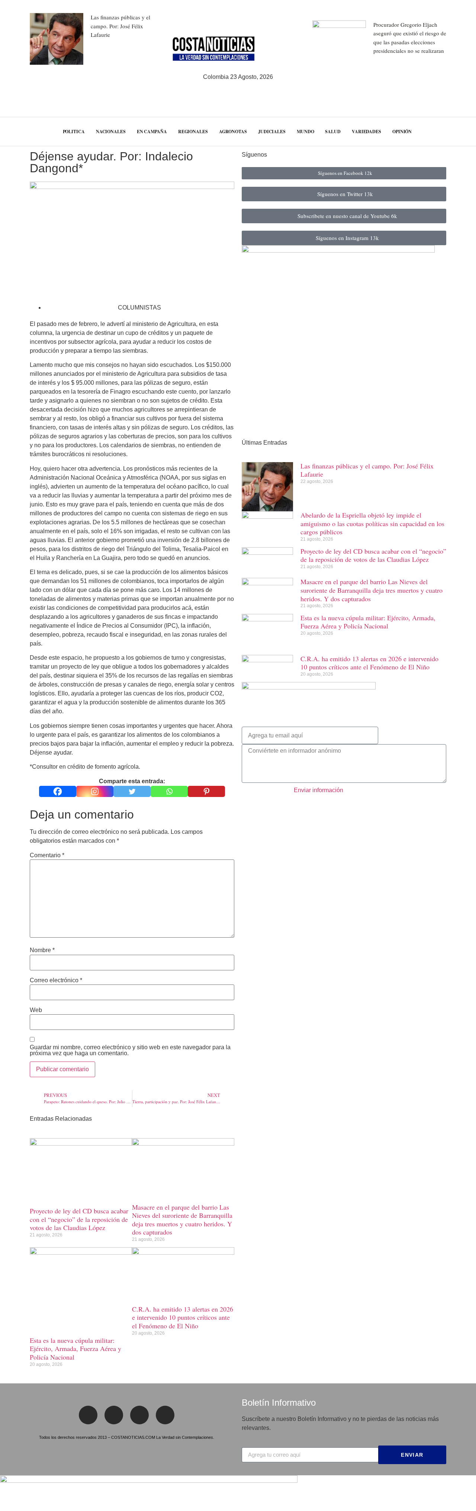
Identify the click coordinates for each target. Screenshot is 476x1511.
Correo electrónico (56, 980)
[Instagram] (94, 791)
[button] (457, 131)
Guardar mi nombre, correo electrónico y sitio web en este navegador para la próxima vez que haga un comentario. (130, 1050)
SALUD (333, 131)
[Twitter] (132, 791)
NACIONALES (111, 131)
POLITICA (74, 131)
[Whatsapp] (169, 791)
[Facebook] (57, 791)
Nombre (42, 950)
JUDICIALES (272, 131)
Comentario (47, 855)
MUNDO (305, 131)
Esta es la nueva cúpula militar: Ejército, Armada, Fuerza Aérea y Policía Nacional (75, 1348)
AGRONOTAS (233, 131)
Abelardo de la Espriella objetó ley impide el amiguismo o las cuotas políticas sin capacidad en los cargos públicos (372, 523)
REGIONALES (193, 131)
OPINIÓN (402, 131)
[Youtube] (165, 1415)
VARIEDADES (366, 131)
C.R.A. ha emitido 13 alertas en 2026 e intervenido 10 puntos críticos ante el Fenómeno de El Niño (182, 1317)
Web (36, 1010)
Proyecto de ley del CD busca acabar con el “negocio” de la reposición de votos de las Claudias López (79, 1219)
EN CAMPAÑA (152, 131)
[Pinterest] (206, 791)
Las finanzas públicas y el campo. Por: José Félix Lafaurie (120, 25)
